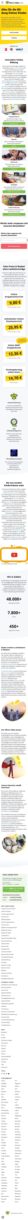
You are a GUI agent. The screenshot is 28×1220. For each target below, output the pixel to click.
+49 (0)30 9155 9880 (12, 897)
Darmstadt (4, 1124)
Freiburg (3, 1153)
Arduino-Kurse (5, 925)
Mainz (16, 1118)
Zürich (16, 1201)
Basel (2, 1089)
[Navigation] (2, 2)
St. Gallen (17, 1167)
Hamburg (3, 1177)
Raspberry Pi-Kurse (6, 930)
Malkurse (3, 970)
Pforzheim (17, 1145)
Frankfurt (3, 1150)
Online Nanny (5, 1009)
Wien (16, 1188)
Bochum (3, 1105)
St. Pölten (17, 1169)
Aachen (3, 1081)
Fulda (2, 1158)
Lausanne (17, 1097)
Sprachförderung (5, 960)
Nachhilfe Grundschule (14, 191)
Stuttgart (17, 1172)
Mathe (3, 88)
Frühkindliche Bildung (14, 214)
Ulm (16, 1180)
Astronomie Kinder (6, 951)
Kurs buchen (4, 1043)
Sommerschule (5, 1017)
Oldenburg (18, 1134)
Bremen (3, 1115)
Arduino (8, 502)
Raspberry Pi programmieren (9, 927)
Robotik (14, 146)
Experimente (18, 680)
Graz (2, 1169)
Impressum (4, 1067)
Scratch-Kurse (5, 916)
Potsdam (17, 1148)
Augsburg (3, 1083)
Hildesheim (4, 1185)
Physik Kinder (5, 946)
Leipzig (17, 1099)
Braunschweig (5, 1113)
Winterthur (18, 1193)
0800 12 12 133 (16, 888)
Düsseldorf (4, 1137)
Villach (16, 1183)
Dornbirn (3, 1126)
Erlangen (3, 1142)
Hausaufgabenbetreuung (9, 81)
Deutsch (4, 83)
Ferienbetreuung (6, 811)
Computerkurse (6, 515)
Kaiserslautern (5, 1196)
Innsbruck (4, 1191)
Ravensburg (18, 1150)
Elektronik (14, 169)
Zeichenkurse (4, 976)
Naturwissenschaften (9, 92)
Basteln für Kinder (6, 965)
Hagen (3, 1172)
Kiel (16, 1081)
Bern (2, 1097)
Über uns (3, 1045)
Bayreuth (3, 1091)
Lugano (17, 1110)
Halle (2, 1175)
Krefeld (17, 1094)
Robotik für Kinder (6, 933)
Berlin (2, 1094)
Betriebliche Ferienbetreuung (9, 1014)
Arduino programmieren (7, 922)
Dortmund (4, 1129)
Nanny (19, 531)
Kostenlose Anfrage (6, 1040)
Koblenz (17, 1086)
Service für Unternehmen (8, 1011)
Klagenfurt (17, 1083)
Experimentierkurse (6, 941)
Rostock (17, 1156)
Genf (2, 1161)
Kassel (3, 1201)
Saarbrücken (18, 1158)
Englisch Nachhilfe (6, 993)
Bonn (2, 1107)
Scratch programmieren (7, 914)
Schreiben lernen (5, 995)
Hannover (4, 1180)
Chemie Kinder (5, 943)
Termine (14, 38)
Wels (16, 1185)
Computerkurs (5, 935)
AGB (2, 1064)
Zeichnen (18, 526)
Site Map (3, 1062)
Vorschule (6, 673)
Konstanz (17, 1091)
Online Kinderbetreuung (7, 1019)
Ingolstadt (4, 1188)
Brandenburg (4, 1110)
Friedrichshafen (5, 1156)
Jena (2, 1193)
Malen (24, 526)
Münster (17, 1129)
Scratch (16, 498)
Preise (20, 284)
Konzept (3, 1048)
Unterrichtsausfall (6, 1056)
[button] (3, 1217)
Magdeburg (18, 1115)
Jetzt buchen (14, 32)
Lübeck (17, 1105)
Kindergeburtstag (17, 530)
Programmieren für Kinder (10, 493)
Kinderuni (4, 691)
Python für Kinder (6, 911)
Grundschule (5, 86)
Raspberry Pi (9, 511)
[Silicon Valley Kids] (14, 2)
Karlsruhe (3, 1199)
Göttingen (4, 1167)
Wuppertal (17, 1196)
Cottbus (3, 1121)
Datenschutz (4, 1059)
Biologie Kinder (5, 949)
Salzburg (17, 1161)
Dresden (3, 1132)
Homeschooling (18, 68)
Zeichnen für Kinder (6, 973)
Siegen (16, 1164)
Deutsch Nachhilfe (6, 987)
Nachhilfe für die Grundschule (9, 985)
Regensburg (18, 1153)
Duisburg (3, 1134)
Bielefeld (3, 1099)
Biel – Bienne (4, 1102)
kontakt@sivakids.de (12, 900)
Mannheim (18, 1121)
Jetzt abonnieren (14, 246)
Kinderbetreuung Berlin (7, 1003)
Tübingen (17, 1177)
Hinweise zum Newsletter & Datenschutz (10, 251)
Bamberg (3, 1086)
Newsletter (4, 1032)
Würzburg (17, 1199)
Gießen (3, 1164)
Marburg (17, 1124)
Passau (17, 1142)
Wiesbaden (18, 1191)
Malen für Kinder (5, 968)
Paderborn (18, 1140)
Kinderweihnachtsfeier (14, 537)
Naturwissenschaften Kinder (8, 938)
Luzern (17, 1113)
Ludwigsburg (18, 1107)
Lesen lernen (4, 990)
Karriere (3, 1051)
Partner (3, 1054)
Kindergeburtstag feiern (7, 978)
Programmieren (14, 123)
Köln (16, 1089)
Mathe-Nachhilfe (5, 1001)
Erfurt (2, 1140)
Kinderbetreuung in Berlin (8, 664)
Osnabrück (18, 1137)
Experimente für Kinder (7, 954)
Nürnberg (17, 1132)
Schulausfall (16, 73)
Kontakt (3, 1037)
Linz (16, 1102)
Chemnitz (3, 1118)
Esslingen (3, 1145)
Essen (2, 1148)
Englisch (16, 83)
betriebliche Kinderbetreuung (14, 99)
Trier (16, 1175)
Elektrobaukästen (5, 919)
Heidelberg (4, 1183)
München (17, 1126)
